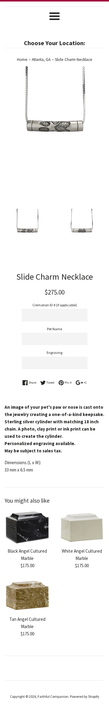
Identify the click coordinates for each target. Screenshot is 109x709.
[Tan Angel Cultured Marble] (27, 595)
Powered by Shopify (84, 696)
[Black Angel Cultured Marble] (27, 528)
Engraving (54, 352)
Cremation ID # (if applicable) (54, 305)
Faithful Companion (53, 696)
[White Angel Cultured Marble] (81, 528)
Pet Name (54, 329)
